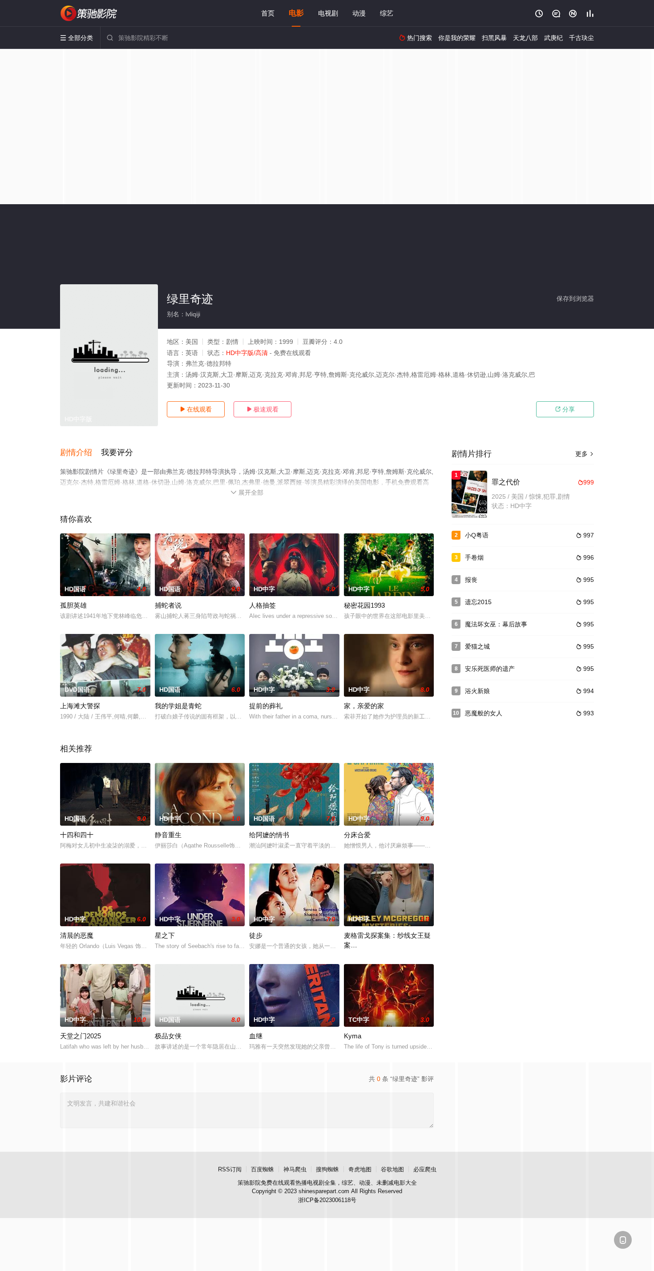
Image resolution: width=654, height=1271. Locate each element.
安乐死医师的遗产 (490, 668)
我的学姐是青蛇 (178, 706)
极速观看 (262, 409)
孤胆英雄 (73, 605)
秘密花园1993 (364, 605)
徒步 (255, 935)
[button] (80, 452)
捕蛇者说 (168, 605)
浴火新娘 (477, 690)
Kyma (352, 1036)
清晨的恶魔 (76, 935)
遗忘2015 (478, 601)
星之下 (165, 935)
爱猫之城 (477, 646)
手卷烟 (474, 557)
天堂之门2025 (80, 1036)
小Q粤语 (476, 535)
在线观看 (196, 409)
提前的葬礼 (266, 706)
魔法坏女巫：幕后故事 (496, 624)
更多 (584, 453)
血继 (255, 1036)
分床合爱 (357, 835)
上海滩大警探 (80, 706)
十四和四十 (76, 835)
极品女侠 (168, 1036)
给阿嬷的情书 (269, 835)
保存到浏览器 (575, 298)
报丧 (471, 579)
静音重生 (168, 835)
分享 (565, 409)
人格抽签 (262, 605)
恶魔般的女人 (483, 713)
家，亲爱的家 (364, 706)
